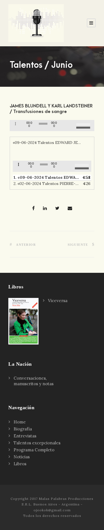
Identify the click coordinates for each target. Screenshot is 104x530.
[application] (52, 125)
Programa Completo (34, 449)
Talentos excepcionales (37, 442)
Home (20, 422)
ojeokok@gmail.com (52, 510)
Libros (20, 463)
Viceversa (57, 300)
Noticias (22, 456)
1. (46, 177)
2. (46, 183)
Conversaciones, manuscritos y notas (34, 380)
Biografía (23, 429)
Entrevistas (25, 436)
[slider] (84, 125)
